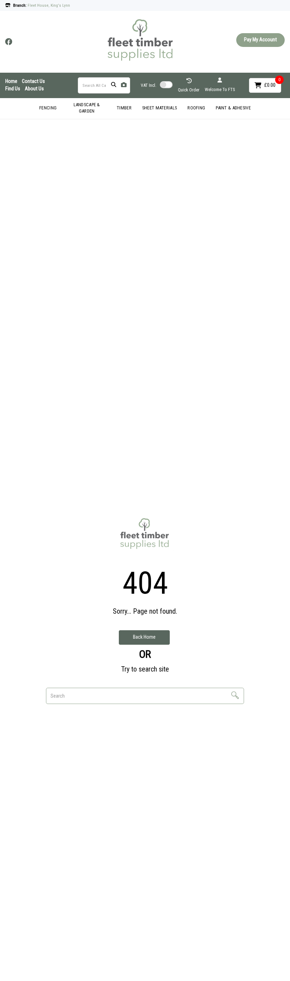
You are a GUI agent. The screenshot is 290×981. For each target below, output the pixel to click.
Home (11, 81)
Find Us (12, 89)
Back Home (144, 637)
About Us (34, 89)
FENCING (48, 107)
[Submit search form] (113, 85)
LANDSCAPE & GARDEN (87, 108)
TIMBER (124, 107)
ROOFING (196, 107)
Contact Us (33, 81)
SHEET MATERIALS (159, 107)
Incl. (148, 85)
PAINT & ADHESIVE (233, 107)
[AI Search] (124, 85)
